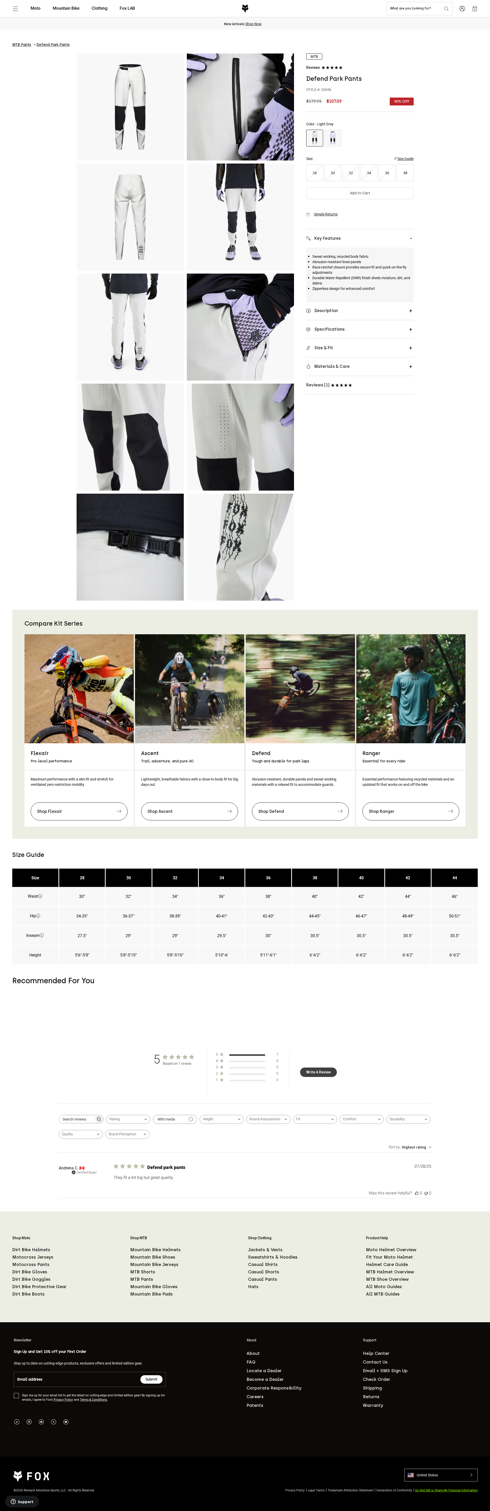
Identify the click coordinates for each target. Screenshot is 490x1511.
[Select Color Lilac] (332, 138)
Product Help (377, 1238)
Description (326, 310)
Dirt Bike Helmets (31, 1249)
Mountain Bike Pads (151, 1294)
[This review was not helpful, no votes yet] (426, 1193)
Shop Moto (21, 1238)
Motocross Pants (31, 1264)
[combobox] (128, 1119)
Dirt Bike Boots (28, 1294)
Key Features (327, 238)
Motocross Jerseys (32, 1257)
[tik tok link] (17, 1422)
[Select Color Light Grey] (314, 138)
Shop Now (253, 23)
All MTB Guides (383, 1294)
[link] (475, 9)
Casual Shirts (263, 1264)
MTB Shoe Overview (387, 1279)
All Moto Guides (384, 1286)
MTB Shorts (142, 1271)
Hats (253, 1286)
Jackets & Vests (265, 1249)
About (253, 1353)
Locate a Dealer (264, 1370)
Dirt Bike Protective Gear (39, 1286)
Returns (371, 1396)
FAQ (251, 1362)
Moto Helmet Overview (391, 1249)
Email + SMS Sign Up (385, 1370)
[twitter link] (54, 1422)
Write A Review (318, 1072)
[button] (441, 1474)
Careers (255, 1396)
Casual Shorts (263, 1271)
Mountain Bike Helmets (155, 1249)
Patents (255, 1405)
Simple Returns (326, 214)
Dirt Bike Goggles (31, 1279)
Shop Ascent (160, 811)
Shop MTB (138, 1238)
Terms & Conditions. (94, 1399)
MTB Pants (141, 1279)
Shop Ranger (381, 811)
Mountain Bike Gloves (154, 1286)
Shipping (372, 1388)
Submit (151, 1379)
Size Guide (405, 158)
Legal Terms (316, 1490)
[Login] (462, 8)
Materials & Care (332, 366)
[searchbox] (76, 1119)
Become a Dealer (265, 1379)
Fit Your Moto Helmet (389, 1257)
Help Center (376, 1353)
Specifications (329, 329)
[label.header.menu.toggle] (15, 9)
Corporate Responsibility (274, 1388)
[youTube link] (66, 1422)
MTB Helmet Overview (390, 1271)
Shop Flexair (49, 811)
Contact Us (375, 1362)
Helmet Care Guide (387, 1264)
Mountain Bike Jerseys (154, 1264)
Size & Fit (323, 347)
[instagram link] (29, 1422)
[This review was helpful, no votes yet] (417, 1193)
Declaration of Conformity (394, 1490)
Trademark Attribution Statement (350, 1490)
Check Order (376, 1379)
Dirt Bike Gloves (29, 1271)
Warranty (373, 1405)
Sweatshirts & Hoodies (273, 1257)
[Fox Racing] (245, 8)
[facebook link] (41, 1422)
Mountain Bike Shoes (152, 1257)
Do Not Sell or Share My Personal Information (446, 1490)
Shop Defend (271, 811)
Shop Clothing (260, 1238)
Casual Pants (262, 1279)
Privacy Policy (63, 1399)
